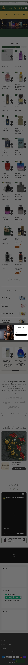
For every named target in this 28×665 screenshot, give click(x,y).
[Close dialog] (27, 325)
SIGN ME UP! (21, 334)
